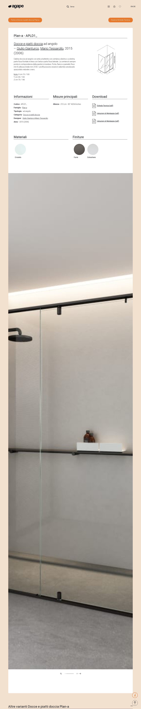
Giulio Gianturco (28, 48)
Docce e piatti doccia (28, 44)
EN (132, 6)
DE (134, 6)
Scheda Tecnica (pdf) (105, 106)
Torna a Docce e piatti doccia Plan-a (25, 20)
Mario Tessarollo (51, 48)
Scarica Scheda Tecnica (120, 20)
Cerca (72, 7)
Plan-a (24, 108)
